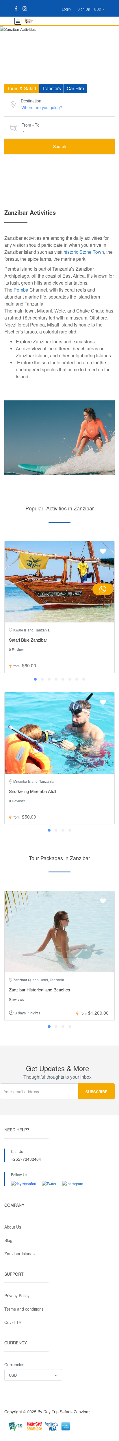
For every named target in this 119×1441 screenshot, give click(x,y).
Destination (31, 101)
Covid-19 (12, 1322)
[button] (35, 679)
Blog (8, 1240)
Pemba (21, 289)
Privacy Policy (16, 1295)
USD (98, 8)
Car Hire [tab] (75, 88)
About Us (12, 1227)
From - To (30, 125)
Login (66, 8)
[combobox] (33, 1375)
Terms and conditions (24, 1309)
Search (59, 146)
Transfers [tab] (51, 88)
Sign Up (83, 8)
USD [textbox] (13, 1375)
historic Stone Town (83, 252)
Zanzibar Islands (19, 1254)
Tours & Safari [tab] (21, 88)
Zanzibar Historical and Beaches (39, 989)
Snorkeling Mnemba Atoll (32, 791)
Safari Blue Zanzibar (28, 640)
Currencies (14, 1364)
